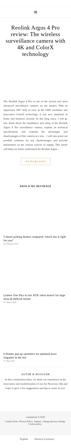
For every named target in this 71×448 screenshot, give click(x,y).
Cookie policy (35, 424)
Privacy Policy (26, 421)
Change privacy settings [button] (54, 421)
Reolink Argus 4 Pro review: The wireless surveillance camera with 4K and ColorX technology (35, 40)
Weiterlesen (35, 161)
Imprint (37, 421)
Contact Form (11, 421)
